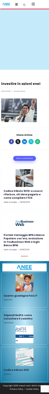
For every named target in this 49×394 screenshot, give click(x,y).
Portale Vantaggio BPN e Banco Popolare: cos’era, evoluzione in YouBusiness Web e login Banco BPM (24, 240)
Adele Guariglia (10, 202)
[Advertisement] (24, 44)
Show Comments (24, 158)
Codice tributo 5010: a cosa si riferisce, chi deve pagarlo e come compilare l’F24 (23, 194)
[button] (17, 4)
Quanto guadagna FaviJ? (20, 295)
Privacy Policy (16, 389)
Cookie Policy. (32, 389)
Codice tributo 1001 (16, 370)
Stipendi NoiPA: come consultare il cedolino (18, 316)
